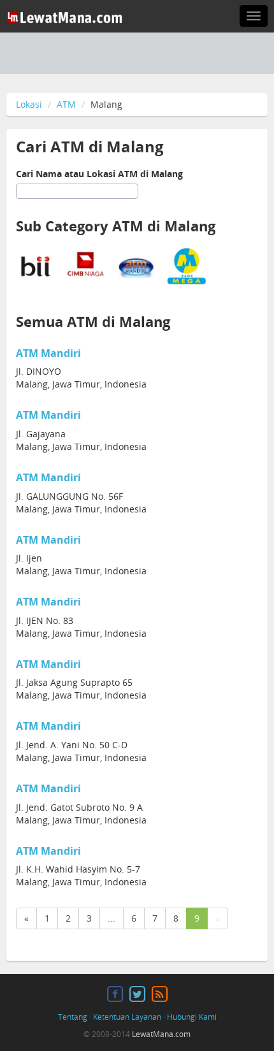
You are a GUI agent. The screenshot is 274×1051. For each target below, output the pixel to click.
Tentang (72, 1016)
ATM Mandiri (48, 353)
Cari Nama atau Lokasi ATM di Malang (99, 174)
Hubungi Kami (192, 1016)
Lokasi (29, 104)
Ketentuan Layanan (127, 1016)
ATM (66, 104)
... (111, 918)
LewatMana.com (161, 1034)
